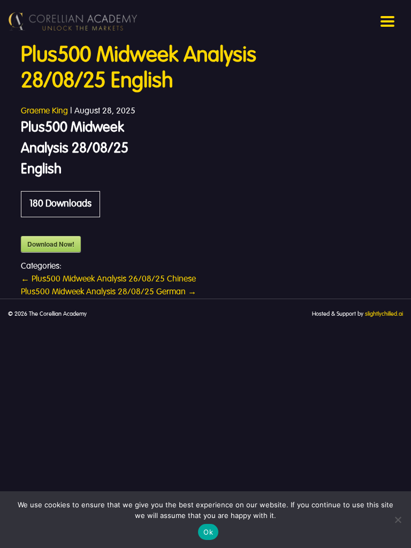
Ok (208, 532)
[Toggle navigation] (387, 21)
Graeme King (44, 111)
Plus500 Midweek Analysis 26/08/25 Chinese (108, 279)
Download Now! (50, 244)
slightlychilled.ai (384, 314)
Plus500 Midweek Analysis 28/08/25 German (108, 292)
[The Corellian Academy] (73, 21)
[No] (397, 519)
